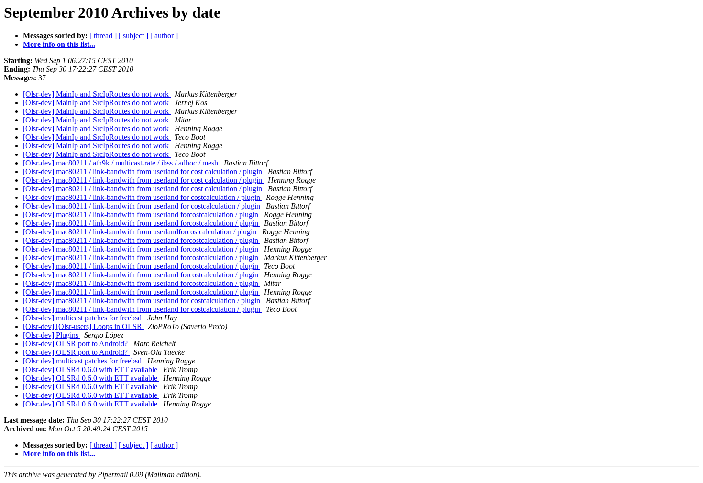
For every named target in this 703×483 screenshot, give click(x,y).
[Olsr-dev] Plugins (51, 335)
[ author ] (164, 36)
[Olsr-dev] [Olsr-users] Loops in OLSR (83, 326)
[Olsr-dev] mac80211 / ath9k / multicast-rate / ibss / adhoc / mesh (121, 163)
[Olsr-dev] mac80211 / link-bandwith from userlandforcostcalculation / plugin (140, 232)
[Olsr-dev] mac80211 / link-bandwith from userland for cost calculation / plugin (143, 171)
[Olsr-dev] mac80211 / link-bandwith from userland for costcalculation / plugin (142, 197)
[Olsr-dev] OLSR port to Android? (76, 344)
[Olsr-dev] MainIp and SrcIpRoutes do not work (97, 94)
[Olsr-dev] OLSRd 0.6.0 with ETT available (91, 369)
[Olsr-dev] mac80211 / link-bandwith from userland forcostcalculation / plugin (141, 214)
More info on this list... (59, 44)
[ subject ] (133, 36)
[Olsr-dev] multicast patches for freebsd (83, 318)
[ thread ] (103, 36)
